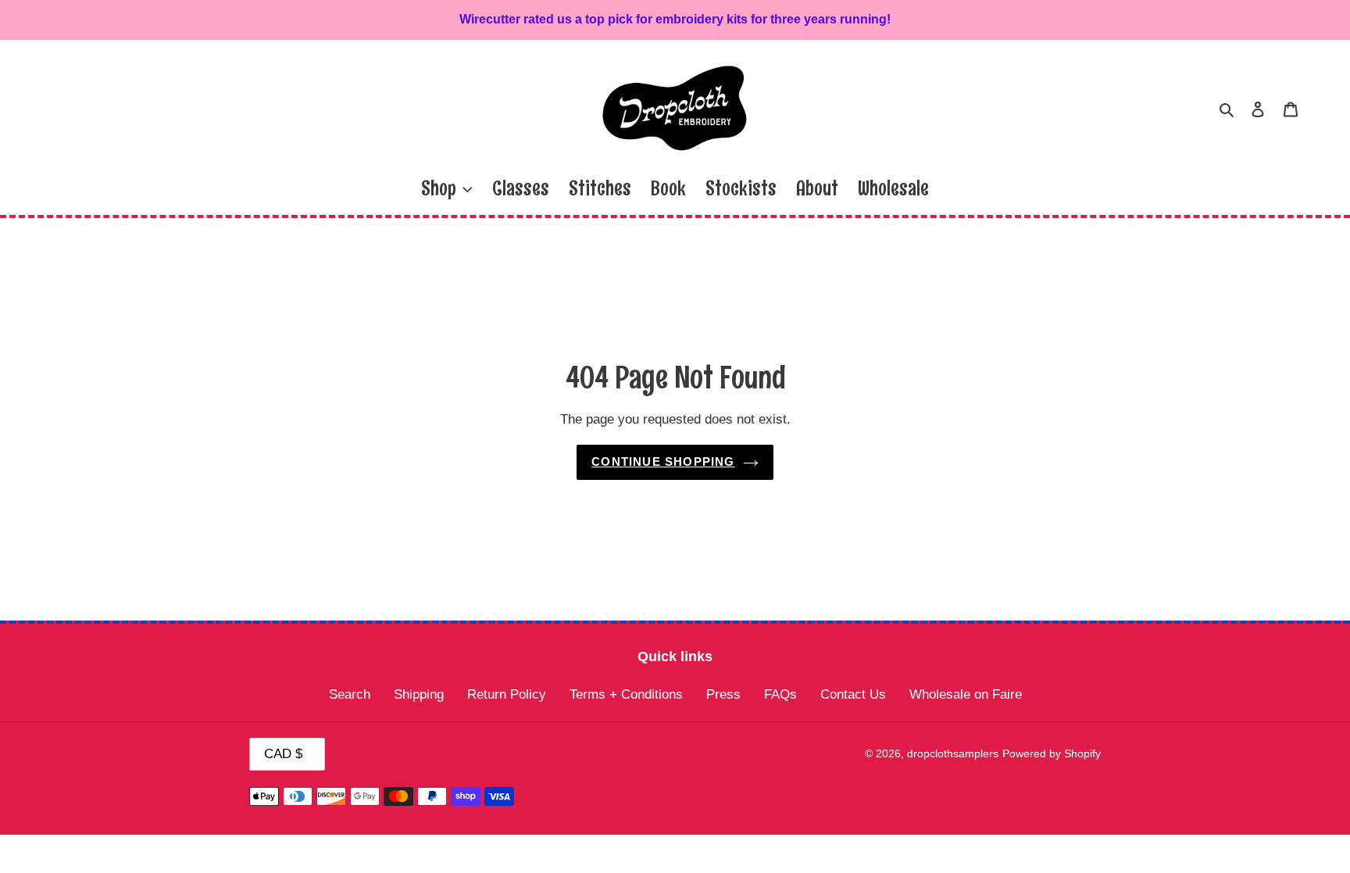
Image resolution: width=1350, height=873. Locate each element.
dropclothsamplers (952, 753)
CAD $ (283, 753)
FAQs (780, 694)
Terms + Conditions (626, 694)
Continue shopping (662, 461)
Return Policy (506, 694)
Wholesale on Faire (965, 694)
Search (349, 694)
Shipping (419, 694)
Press (723, 694)
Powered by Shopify (1051, 753)
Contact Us (853, 694)
